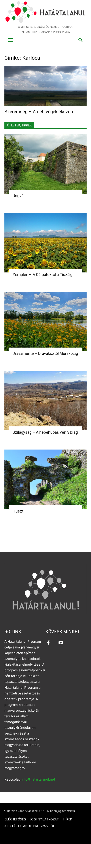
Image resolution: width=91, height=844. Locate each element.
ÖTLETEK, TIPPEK (19, 125)
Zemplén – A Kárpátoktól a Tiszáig (42, 274)
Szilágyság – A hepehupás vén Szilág (45, 432)
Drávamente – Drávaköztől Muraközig (45, 353)
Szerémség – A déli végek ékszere (39, 111)
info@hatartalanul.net (38, 779)
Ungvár (19, 195)
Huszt (18, 511)
